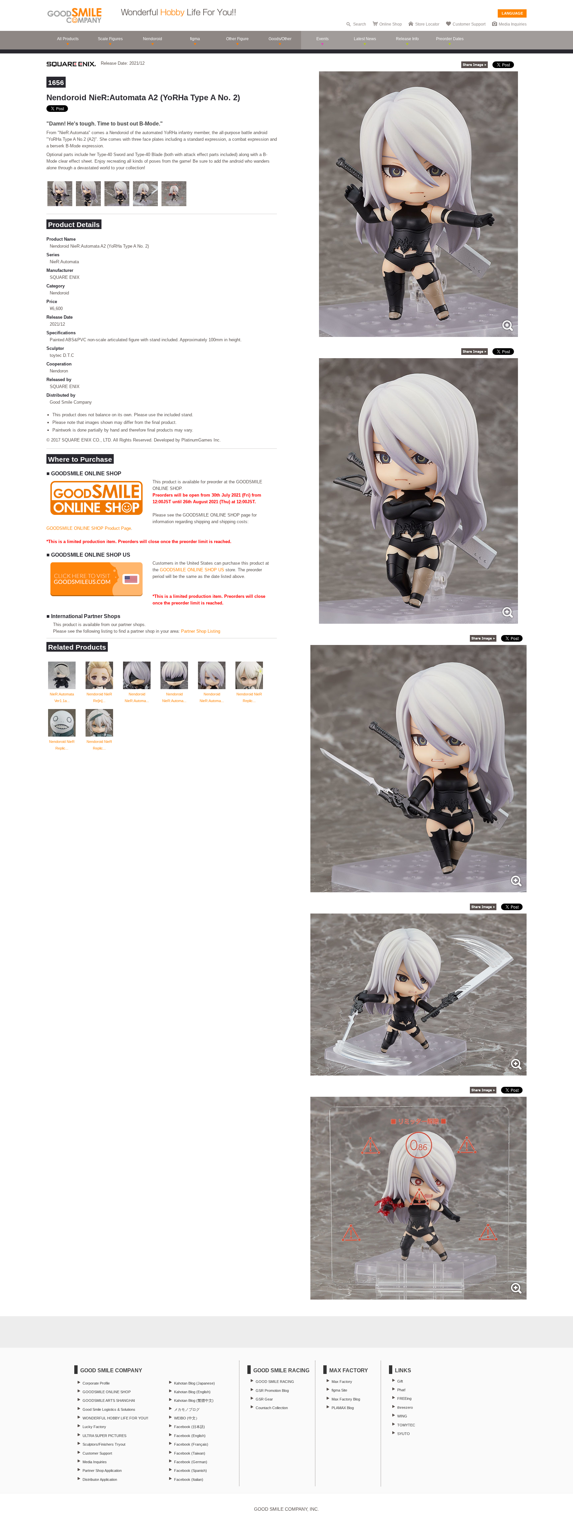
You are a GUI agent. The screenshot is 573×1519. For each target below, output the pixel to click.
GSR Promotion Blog (272, 1391)
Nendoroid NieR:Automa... (137, 697)
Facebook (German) (190, 1462)
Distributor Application (100, 1479)
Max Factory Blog (346, 1399)
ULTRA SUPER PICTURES (104, 1436)
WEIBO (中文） (186, 1418)
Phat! (401, 1390)
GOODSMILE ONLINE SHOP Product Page (88, 528)
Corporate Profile (96, 1383)
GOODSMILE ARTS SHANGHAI (109, 1400)
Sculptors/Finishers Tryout (104, 1444)
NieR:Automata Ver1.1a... (62, 697)
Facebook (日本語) (189, 1427)
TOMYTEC (406, 1425)
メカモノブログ (187, 1409)
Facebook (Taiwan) (189, 1453)
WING (402, 1416)
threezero (405, 1407)
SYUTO (403, 1434)
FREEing (404, 1398)
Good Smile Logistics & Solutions (109, 1409)
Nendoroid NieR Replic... (249, 697)
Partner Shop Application (102, 1471)
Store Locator (427, 24)
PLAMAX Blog (343, 1408)
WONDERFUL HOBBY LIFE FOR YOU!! (115, 1418)
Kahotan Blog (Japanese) (194, 1383)
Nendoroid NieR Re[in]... (99, 697)
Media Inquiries (513, 24)
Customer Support (469, 24)
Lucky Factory (94, 1427)
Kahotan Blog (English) (192, 1392)
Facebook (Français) (191, 1444)
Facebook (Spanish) (190, 1471)
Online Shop (390, 24)
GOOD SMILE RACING (275, 1382)
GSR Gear (264, 1399)
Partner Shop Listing (200, 631)
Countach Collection (272, 1408)
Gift (400, 1381)
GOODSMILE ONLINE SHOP (107, 1392)
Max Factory (342, 1382)
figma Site (339, 1390)
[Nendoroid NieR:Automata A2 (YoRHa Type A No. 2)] (418, 333)
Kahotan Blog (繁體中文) (194, 1400)
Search (359, 24)
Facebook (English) (190, 1436)
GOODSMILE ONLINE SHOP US (192, 569)
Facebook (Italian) (188, 1479)
